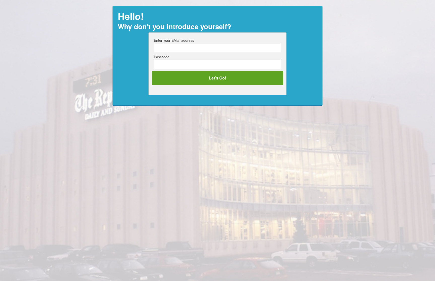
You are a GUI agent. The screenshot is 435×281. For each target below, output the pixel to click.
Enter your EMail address (174, 40)
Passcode (161, 56)
